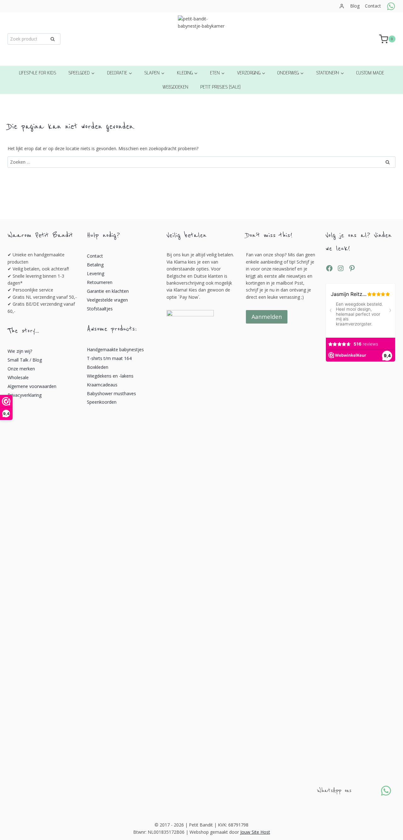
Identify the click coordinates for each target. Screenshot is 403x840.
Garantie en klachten (108, 291)
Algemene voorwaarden (32, 386)
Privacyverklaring (25, 395)
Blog (355, 6)
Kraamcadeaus (102, 385)
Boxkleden (97, 367)
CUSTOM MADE (370, 73)
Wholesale (18, 377)
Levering (95, 273)
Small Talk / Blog (25, 360)
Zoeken (54, 40)
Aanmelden (267, 316)
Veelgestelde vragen (107, 300)
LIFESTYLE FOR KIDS (37, 73)
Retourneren (99, 282)
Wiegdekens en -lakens (110, 376)
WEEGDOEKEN (175, 87)
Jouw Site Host (255, 832)
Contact (373, 6)
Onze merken (21, 369)
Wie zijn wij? (20, 351)
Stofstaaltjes (100, 309)
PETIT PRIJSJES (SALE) (220, 87)
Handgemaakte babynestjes (115, 349)
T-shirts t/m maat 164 (109, 358)
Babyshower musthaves (111, 393)
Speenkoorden (101, 402)
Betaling (95, 265)
